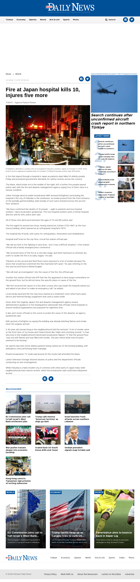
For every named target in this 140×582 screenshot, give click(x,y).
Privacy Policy (50, 574)
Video (122, 558)
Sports (66, 20)
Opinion (33, 20)
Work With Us (67, 574)
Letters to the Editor (111, 574)
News (8, 74)
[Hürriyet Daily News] (70, 8)
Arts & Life (54, 20)
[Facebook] (125, 19)
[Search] (106, 19)
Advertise (129, 574)
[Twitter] (131, 19)
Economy (21, 20)
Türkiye (9, 20)
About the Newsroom (87, 574)
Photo (76, 20)
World (43, 20)
